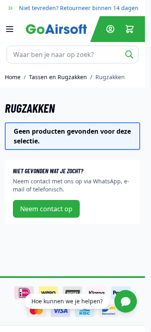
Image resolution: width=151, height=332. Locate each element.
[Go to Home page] (56, 29)
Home (13, 77)
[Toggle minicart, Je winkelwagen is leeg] (130, 29)
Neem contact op (46, 208)
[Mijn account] (110, 29)
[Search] (129, 54)
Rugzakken (110, 77)
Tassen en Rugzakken (58, 77)
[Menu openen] (14, 29)
